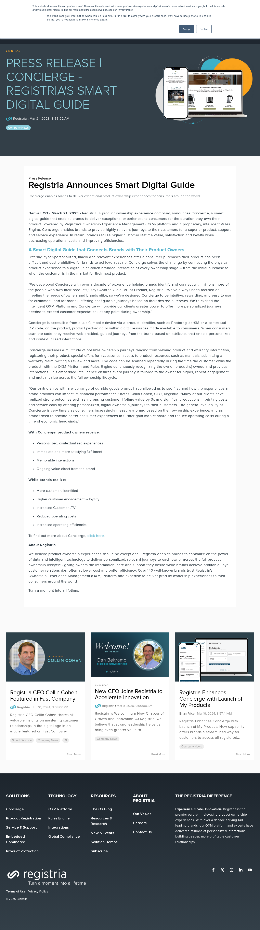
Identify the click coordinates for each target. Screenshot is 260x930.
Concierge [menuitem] (15, 809)
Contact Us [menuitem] (142, 832)
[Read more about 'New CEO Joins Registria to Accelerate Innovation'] (130, 654)
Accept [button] (186, 29)
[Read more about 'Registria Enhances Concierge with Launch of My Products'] (214, 657)
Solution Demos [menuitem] (104, 842)
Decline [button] (204, 29)
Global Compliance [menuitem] (64, 837)
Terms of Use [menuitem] (16, 891)
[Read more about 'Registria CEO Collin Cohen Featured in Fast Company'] (45, 657)
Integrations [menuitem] (58, 827)
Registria (20, 118)
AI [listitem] (65, 740)
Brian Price (187, 713)
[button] (213, 870)
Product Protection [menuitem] (22, 851)
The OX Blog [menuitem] (101, 809)
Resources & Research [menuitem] (102, 821)
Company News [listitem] (48, 740)
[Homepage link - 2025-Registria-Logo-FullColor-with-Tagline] (46, 884)
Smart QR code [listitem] (22, 740)
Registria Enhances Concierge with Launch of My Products (210, 699)
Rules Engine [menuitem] (59, 818)
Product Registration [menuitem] (24, 818)
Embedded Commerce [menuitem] (16, 839)
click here (95, 536)
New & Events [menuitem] (102, 833)
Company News (18, 127)
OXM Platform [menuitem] (60, 809)
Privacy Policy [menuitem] (38, 891)
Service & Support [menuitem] (21, 827)
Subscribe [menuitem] (99, 851)
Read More (74, 754)
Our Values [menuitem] (142, 814)
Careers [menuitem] (140, 823)
